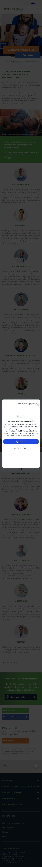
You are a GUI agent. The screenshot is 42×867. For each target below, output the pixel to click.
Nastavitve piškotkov (21, 448)
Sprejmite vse (21, 441)
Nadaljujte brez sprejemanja (27, 403)
